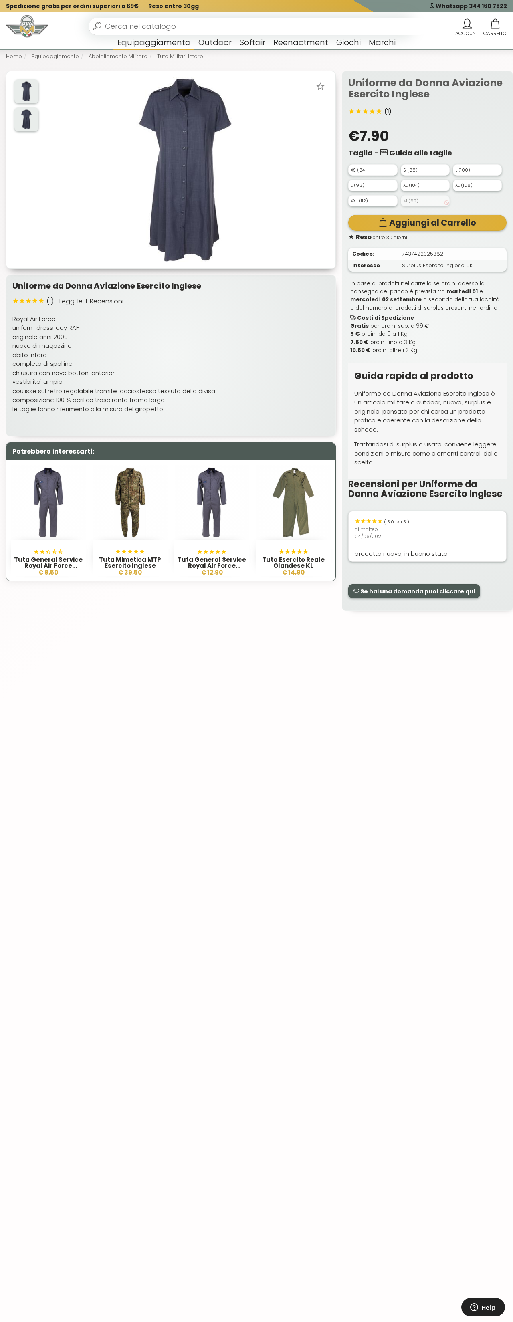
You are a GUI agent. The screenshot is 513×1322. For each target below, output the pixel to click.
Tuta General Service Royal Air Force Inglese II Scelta (48, 565)
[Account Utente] (467, 24)
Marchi (382, 42)
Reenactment (300, 42)
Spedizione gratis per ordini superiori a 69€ (72, 6)
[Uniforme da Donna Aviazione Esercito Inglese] (184, 169)
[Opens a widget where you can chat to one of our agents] (483, 1308)
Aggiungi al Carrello (432, 222)
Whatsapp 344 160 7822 (470, 6)
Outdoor (215, 42)
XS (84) (359, 170)
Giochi (348, 42)
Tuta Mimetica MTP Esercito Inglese (130, 562)
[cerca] (97, 26)
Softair (252, 42)
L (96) (357, 185)
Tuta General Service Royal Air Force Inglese (212, 565)
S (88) (410, 170)
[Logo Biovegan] (27, 26)
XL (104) (411, 185)
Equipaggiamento (153, 42)
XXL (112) (359, 201)
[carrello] (495, 24)
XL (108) (464, 185)
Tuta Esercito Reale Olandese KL (293, 562)
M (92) (410, 201)
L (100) (462, 170)
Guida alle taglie (420, 153)
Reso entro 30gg (173, 6)
